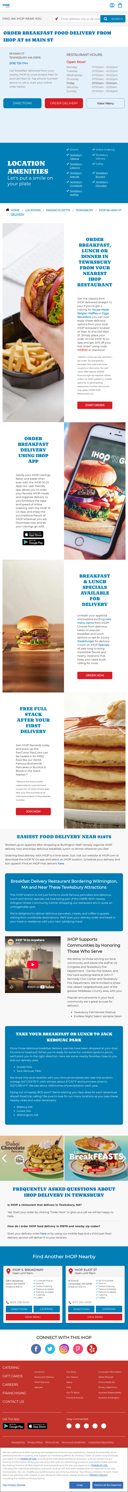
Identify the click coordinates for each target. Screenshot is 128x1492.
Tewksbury (85, 210)
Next (124, 1158)
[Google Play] (13, 1426)
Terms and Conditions (73, 1442)
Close (80, 1485)
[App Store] (37, 1426)
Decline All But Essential (107, 1485)
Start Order (94, 405)
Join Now (33, 811)
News (69, 1382)
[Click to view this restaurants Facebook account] (36, 1348)
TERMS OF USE (28, 1458)
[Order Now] (120, 5)
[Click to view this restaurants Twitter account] (50, 1348)
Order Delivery (64, 103)
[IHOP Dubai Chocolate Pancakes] (32, 1158)
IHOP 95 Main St (110, 210)
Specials (103, 644)
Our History (72, 1377)
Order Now (95, 675)
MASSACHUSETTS (58, 210)
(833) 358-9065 (19, 1302)
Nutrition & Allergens (108, 1397)
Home (15, 210)
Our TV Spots (73, 1392)
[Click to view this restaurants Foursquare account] (78, 1348)
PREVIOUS (4, 1158)
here (61, 863)
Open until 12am (22, 1273)
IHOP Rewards (41, 1382)
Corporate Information (109, 1372)
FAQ (68, 1387)
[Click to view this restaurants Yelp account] (92, 1348)
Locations (33, 210)
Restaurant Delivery (44, 1377)
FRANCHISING (14, 1393)
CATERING (11, 1368)
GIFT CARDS (12, 1376)
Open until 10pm (85, 1273)
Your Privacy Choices (14, 1484)
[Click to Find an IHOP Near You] (56, 19)
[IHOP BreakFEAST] (96, 1158)
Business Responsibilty (109, 1392)
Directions (22, 103)
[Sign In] (112, 5)
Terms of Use (52, 1442)
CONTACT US (13, 1402)
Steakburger (85, 641)
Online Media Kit (106, 1382)
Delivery (17, 214)
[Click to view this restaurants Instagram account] (64, 1348)
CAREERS (10, 1385)
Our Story (71, 1372)
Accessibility (18, 1442)
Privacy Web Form (107, 1387)
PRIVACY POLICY (98, 1475)
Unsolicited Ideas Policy (101, 1442)
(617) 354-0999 (82, 1302)
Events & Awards (74, 1397)
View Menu (105, 103)
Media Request (105, 1377)
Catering (46, 1309)
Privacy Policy (35, 1442)
